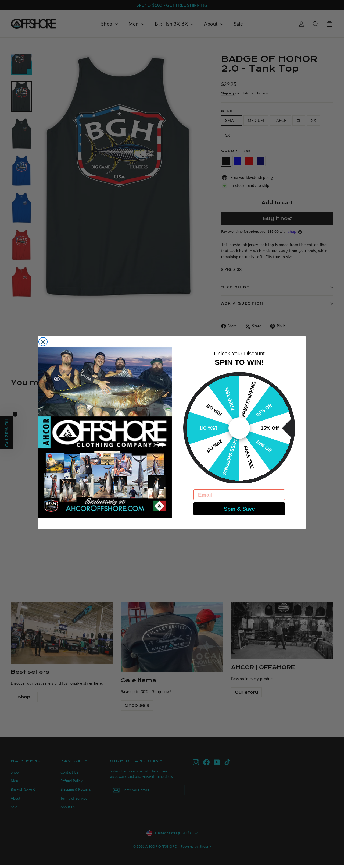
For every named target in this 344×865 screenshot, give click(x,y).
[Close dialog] (43, 341)
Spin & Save (239, 509)
